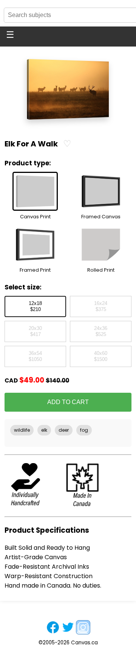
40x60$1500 (100, 356)
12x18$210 (35, 306)
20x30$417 (35, 331)
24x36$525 (100, 331)
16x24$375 (100, 306)
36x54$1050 (35, 356)
